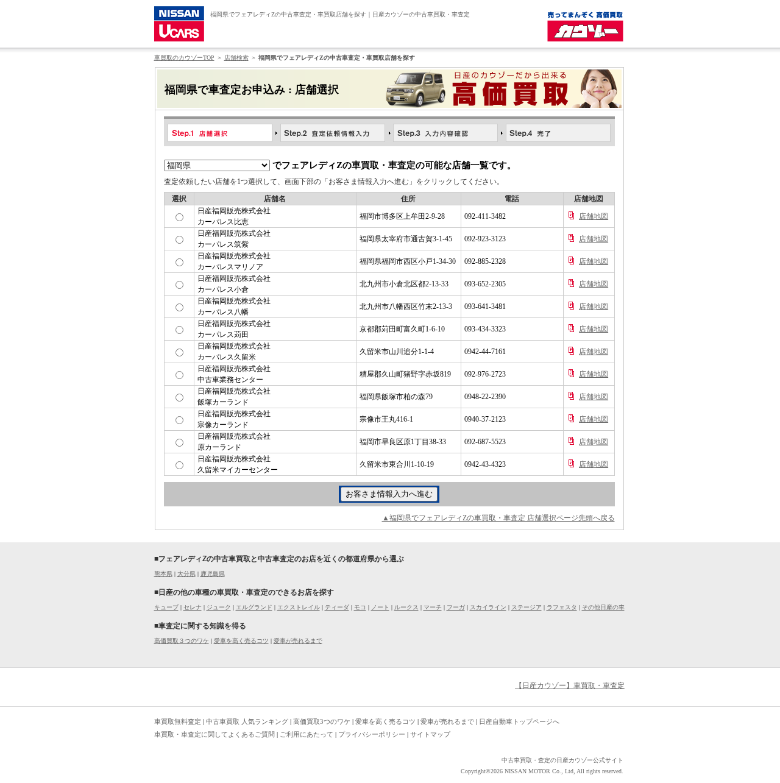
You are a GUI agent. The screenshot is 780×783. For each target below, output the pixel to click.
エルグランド (254, 607)
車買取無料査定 (177, 721)
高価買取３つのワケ (181, 640)
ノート (380, 607)
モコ (360, 607)
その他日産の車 (603, 607)
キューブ (166, 607)
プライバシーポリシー (371, 734)
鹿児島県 (212, 573)
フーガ (456, 607)
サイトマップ (430, 734)
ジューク (219, 607)
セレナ (192, 607)
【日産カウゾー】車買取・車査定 (570, 685)
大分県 (186, 573)
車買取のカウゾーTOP (184, 57)
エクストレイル (298, 607)
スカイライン (488, 607)
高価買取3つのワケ (321, 721)
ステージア (526, 607)
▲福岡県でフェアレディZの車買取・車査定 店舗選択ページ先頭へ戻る (498, 518)
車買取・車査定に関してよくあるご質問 (214, 734)
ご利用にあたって (306, 734)
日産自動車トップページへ (519, 721)
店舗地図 (593, 216)
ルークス (406, 607)
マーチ (433, 607)
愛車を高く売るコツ (241, 640)
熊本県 (163, 573)
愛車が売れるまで (298, 640)
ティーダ (337, 607)
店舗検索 (236, 57)
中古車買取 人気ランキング (247, 721)
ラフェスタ (562, 607)
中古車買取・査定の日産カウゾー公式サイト (562, 760)
